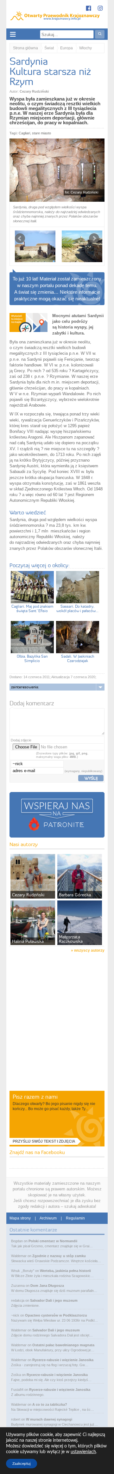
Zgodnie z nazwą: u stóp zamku (59, 1256)
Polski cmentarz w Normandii (52, 1241)
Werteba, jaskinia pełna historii (65, 1271)
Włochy (85, 48)
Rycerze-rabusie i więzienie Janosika (62, 1360)
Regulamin (75, 1218)
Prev (20, 238)
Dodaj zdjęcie (21, 740)
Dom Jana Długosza (47, 1285)
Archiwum (48, 1218)
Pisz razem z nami (35, 1096)
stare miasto (41, 133)
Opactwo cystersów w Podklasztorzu (56, 1315)
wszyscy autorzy (89, 950)
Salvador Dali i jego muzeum (54, 1300)
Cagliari (24, 133)
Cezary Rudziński (34, 91)
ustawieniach (83, 1452)
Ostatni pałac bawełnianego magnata (63, 1345)
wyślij (91, 778)
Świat (49, 48)
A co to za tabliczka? (49, 1404)
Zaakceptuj (21, 1463)
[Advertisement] (57, 1030)
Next (94, 238)
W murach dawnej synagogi (49, 1419)
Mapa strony (20, 1218)
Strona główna (25, 48)
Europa (66, 48)
